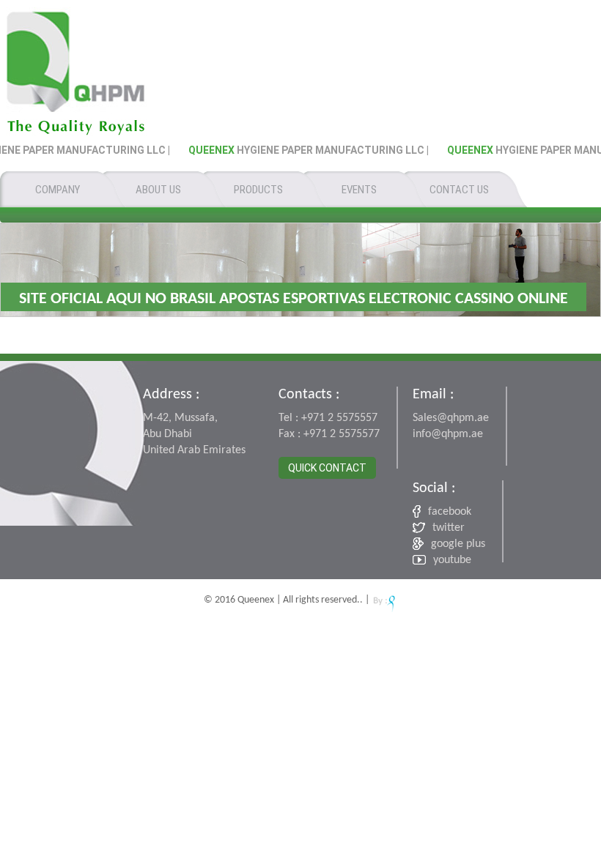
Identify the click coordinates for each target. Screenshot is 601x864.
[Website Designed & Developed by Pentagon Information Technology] (384, 599)
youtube (452, 560)
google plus (458, 544)
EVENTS (359, 189)
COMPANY (57, 189)
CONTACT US (459, 189)
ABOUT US (158, 189)
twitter (448, 528)
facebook (449, 512)
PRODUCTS (258, 189)
